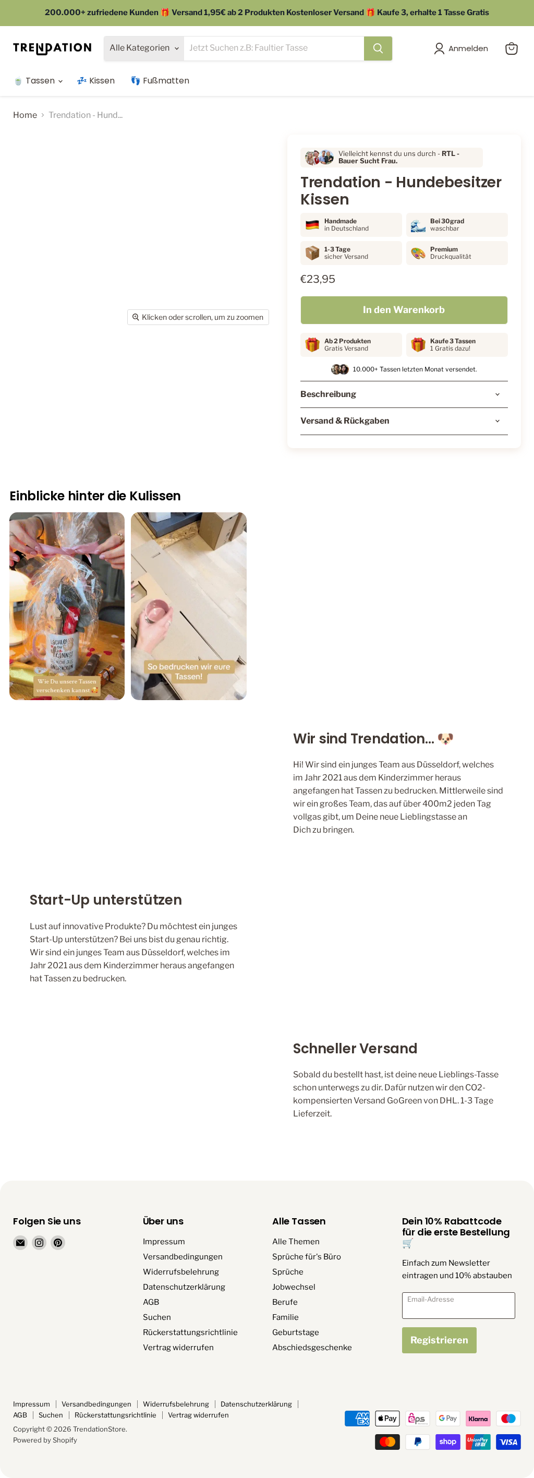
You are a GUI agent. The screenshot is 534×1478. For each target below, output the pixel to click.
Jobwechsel (293, 1287)
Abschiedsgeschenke (312, 1347)
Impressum (164, 1241)
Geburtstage (295, 1332)
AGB (151, 1302)
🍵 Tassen (35, 81)
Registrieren (439, 1340)
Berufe (285, 1302)
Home (25, 115)
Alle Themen (296, 1241)
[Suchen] (378, 49)
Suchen (157, 1317)
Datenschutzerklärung (184, 1287)
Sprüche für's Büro (306, 1256)
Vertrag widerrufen (178, 1347)
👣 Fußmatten (159, 81)
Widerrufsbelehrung (181, 1272)
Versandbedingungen (183, 1256)
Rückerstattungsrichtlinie (190, 1332)
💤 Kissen (96, 81)
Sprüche (288, 1272)
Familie (285, 1317)
